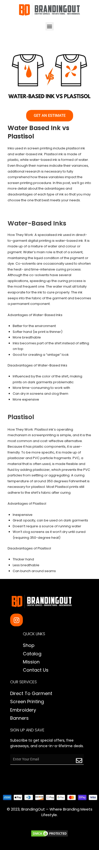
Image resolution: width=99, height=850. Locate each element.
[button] (49, 26)
